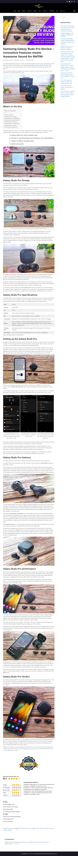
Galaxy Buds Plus (33, 189)
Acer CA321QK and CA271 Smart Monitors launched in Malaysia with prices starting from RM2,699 (68, 28)
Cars (57, 11)
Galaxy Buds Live (14, 189)
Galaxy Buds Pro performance (12, 123)
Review (42, 828)
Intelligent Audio (35, 828)
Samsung (51, 828)
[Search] (74, 11)
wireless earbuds (7, 830)
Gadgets (29, 11)
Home (14, 11)
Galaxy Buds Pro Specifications (12, 118)
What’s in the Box (9, 115)
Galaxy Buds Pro (17, 65)
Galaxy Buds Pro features (11, 122)
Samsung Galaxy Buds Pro (11, 127)
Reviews (24, 11)
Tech (40, 11)
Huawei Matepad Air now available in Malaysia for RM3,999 (67, 34)
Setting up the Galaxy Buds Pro (12, 120)
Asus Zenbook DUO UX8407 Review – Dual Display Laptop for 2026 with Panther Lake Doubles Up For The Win (68, 67)
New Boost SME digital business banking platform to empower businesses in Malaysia (68, 41)
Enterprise (51, 11)
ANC (20, 828)
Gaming (35, 11)
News (19, 11)
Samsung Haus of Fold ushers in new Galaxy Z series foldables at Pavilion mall (68, 75)
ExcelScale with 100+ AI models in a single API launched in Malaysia (67, 47)
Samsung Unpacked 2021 (44, 63)
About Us (62, 11)
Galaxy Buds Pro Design (11, 116)
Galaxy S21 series (19, 185)
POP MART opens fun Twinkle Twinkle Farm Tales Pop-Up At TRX (66, 81)
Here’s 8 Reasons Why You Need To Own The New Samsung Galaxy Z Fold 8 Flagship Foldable (68, 93)
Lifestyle (45, 11)
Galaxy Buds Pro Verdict (10, 125)
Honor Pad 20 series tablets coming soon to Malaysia (67, 87)
